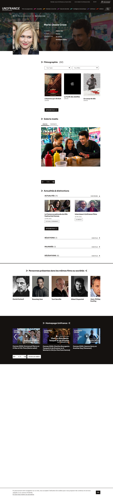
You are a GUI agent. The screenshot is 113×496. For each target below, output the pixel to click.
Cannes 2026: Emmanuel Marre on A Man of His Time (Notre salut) (26, 347)
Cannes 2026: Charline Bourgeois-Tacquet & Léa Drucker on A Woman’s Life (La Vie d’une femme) (56, 348)
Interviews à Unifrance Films (86, 214)
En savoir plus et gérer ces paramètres (23, 494)
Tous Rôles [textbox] (77, 68)
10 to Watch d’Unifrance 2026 (82, 2)
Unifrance (92, 9)
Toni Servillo (56, 299)
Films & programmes (27, 9)
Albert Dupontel (77, 299)
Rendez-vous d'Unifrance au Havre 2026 (61, 2)
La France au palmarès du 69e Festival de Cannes (56, 215)
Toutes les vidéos (34, 356)
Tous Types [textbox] (50, 68)
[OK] (98, 492)
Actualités (39, 9)
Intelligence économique (79, 9)
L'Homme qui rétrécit (53, 99)
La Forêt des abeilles (72, 97)
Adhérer (101, 9)
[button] (96, 132)
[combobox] (58, 68)
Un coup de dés (89, 99)
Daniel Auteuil (18, 299)
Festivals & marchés (51, 9)
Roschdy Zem (37, 299)
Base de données (64, 9)
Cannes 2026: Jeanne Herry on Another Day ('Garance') (85, 347)
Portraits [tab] (53, 124)
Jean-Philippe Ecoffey (96, 300)
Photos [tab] (45, 124)
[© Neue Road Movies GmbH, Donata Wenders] (70, 147)
